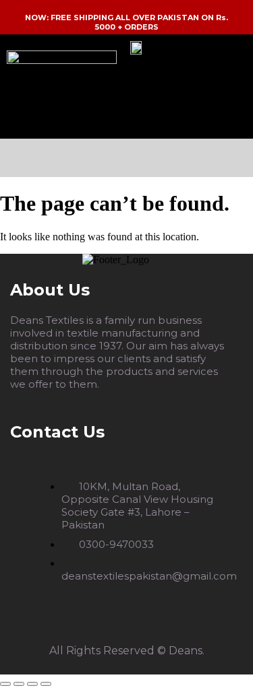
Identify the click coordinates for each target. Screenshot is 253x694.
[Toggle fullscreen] (18, 684)
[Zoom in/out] (5, 684)
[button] (126, 157)
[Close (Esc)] (45, 684)
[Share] (32, 684)
